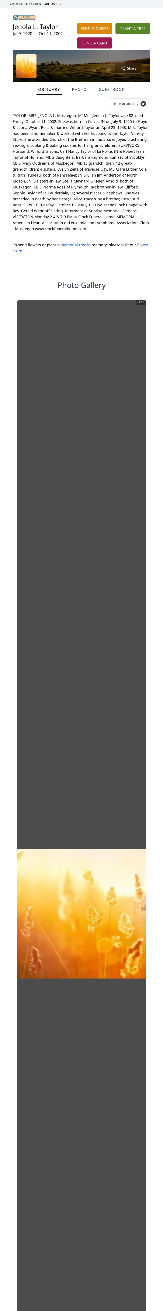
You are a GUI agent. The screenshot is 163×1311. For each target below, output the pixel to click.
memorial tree (73, 244)
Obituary (49, 89)
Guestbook (112, 89)
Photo (79, 89)
